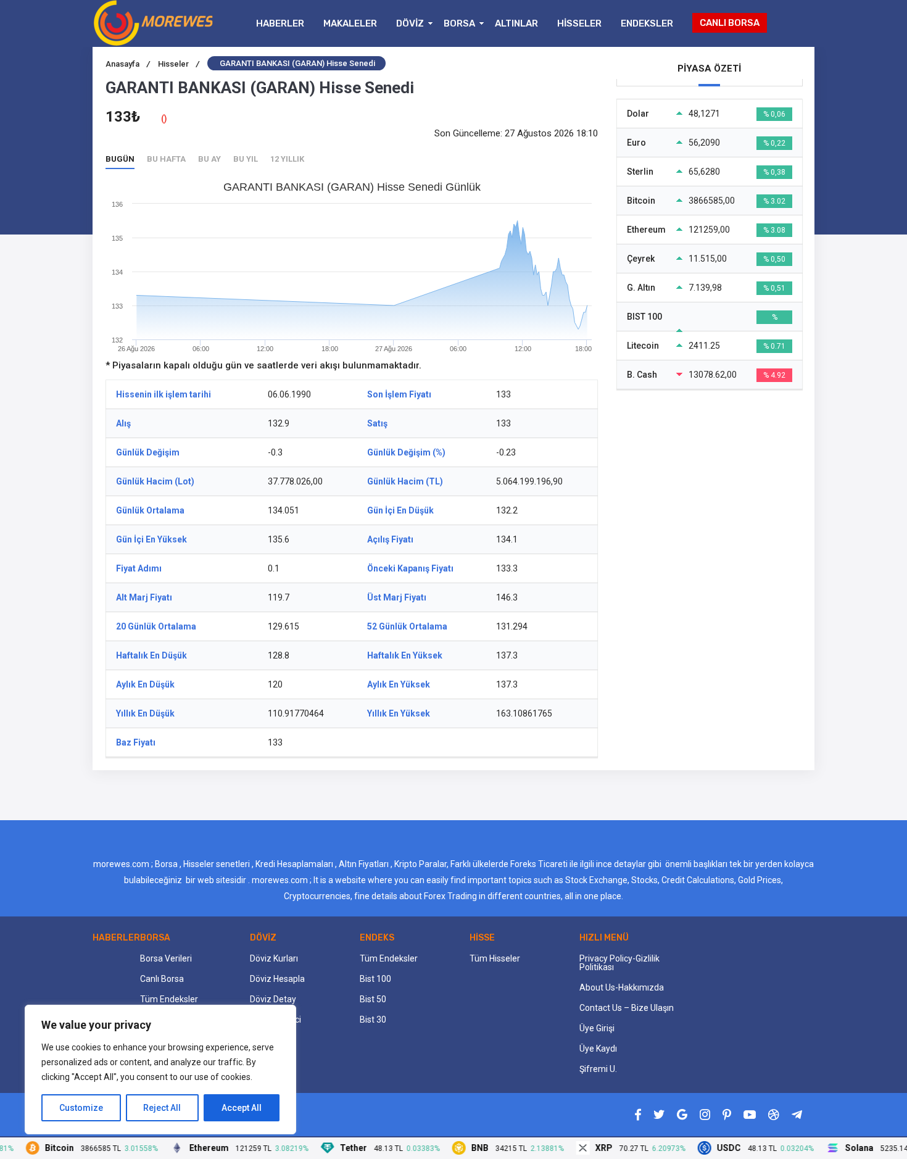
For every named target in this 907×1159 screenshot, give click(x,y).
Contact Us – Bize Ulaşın (626, 1007)
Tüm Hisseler (495, 958)
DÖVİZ (410, 23)
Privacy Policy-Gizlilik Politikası (619, 962)
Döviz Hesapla (277, 978)
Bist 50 (373, 999)
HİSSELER (579, 23)
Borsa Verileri (166, 958)
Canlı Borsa (162, 978)
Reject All (162, 1108)
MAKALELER (350, 23)
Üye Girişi (597, 1028)
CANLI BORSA (730, 22)
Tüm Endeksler (169, 999)
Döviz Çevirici (275, 1019)
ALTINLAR (516, 23)
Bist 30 (373, 1019)
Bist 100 (375, 978)
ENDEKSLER (647, 23)
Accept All (242, 1108)
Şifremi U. (598, 1069)
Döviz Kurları (274, 958)
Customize (81, 1108)
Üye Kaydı (598, 1048)
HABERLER (280, 23)
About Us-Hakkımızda (621, 987)
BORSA (459, 23)
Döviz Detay (273, 999)
